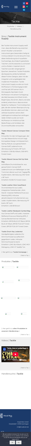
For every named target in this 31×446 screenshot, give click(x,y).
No (19, 442)
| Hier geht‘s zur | (14, 252)
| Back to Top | (25, 255)
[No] (29, 439)
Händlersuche (15, 29)
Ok (12, 442)
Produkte (10, 26)
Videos (19, 26)
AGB (2, 431)
